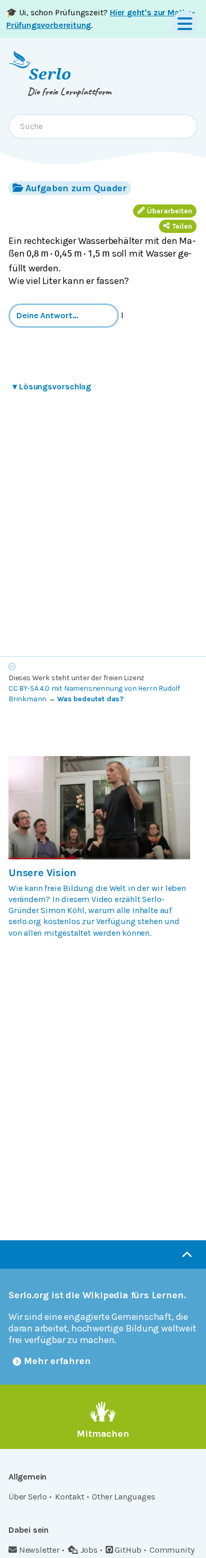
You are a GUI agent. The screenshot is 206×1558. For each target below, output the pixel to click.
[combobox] (103, 126)
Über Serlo (27, 1497)
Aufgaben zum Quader (76, 188)
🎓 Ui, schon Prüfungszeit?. (100, 18)
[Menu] (185, 23)
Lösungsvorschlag (52, 386)
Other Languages (123, 1497)
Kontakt (70, 1497)
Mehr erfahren (57, 1361)
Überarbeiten (169, 211)
